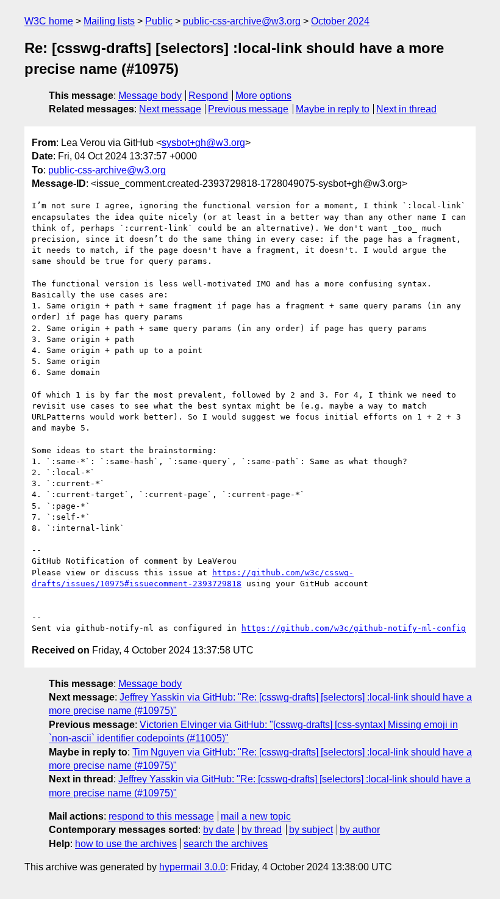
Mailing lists (109, 21)
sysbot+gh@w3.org (203, 142)
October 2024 (340, 21)
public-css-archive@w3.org (242, 21)
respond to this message (161, 816)
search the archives (226, 844)
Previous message (248, 109)
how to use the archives (126, 844)
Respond (208, 95)
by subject (311, 829)
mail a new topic (256, 816)
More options (263, 95)
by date (219, 829)
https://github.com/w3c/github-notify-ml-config (353, 628)
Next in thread (406, 109)
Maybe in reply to (333, 109)
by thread (261, 829)
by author (360, 829)
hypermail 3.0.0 (192, 867)
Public (159, 21)
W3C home (48, 21)
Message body (150, 95)
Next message (170, 109)
